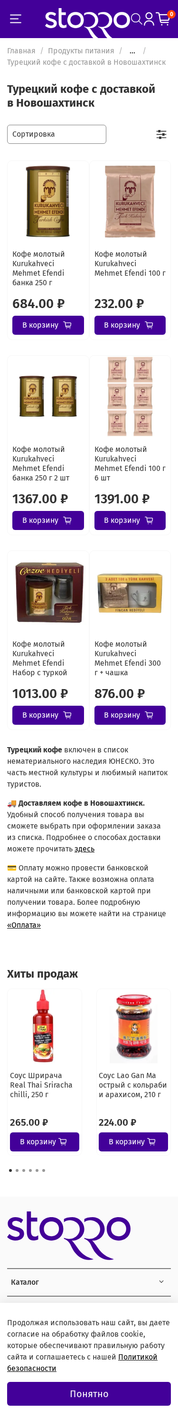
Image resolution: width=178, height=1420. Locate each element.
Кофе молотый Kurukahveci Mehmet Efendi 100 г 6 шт (130, 463)
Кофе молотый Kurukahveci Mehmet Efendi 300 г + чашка (127, 658)
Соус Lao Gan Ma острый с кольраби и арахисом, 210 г (133, 1085)
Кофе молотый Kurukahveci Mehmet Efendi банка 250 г (38, 268)
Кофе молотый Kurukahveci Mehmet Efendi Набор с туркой (39, 658)
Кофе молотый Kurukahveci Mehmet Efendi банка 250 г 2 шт (40, 463)
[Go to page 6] (43, 1170)
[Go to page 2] (17, 1170)
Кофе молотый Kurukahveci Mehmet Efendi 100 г (130, 264)
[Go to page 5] (37, 1170)
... (132, 51)
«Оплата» (24, 925)
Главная (21, 50)
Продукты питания (81, 50)
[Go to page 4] (30, 1170)
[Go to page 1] (10, 1170)
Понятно (89, 1394)
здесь (84, 848)
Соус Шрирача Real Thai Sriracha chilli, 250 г (41, 1085)
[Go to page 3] (23, 1170)
